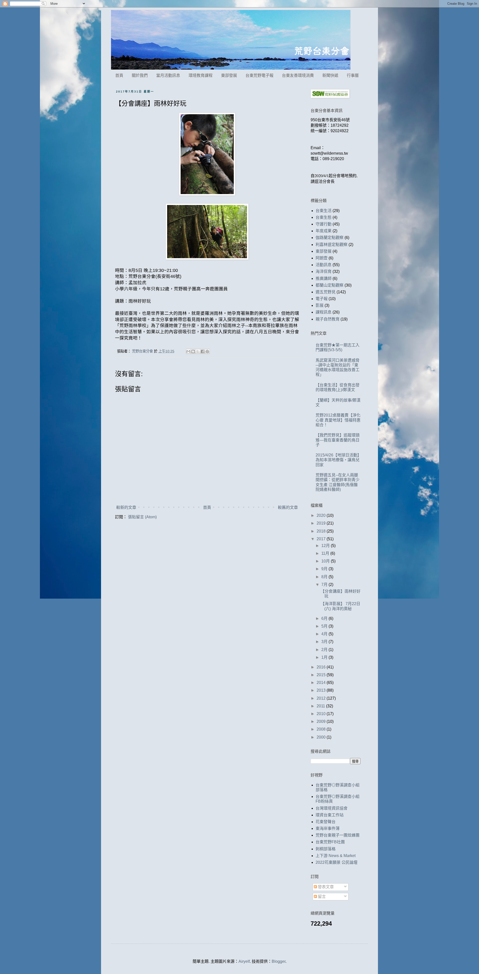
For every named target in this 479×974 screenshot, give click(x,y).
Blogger (278, 961)
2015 (322, 675)
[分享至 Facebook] (202, 351)
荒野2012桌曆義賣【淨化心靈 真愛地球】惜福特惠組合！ (338, 420)
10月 (326, 561)
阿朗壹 (322, 258)
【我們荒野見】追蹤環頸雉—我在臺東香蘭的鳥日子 (337, 440)
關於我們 (140, 75)
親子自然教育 (328, 319)
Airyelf (244, 961)
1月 (325, 657)
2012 (322, 698)
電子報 (322, 299)
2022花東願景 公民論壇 (337, 862)
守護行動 (324, 224)
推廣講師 (324, 278)
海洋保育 (324, 271)
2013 (322, 690)
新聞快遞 (330, 75)
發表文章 (325, 887)
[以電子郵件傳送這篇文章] (188, 351)
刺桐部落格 (326, 849)
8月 (325, 577)
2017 (322, 539)
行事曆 (353, 75)
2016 (322, 667)
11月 (325, 553)
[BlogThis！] (193, 351)
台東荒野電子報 (259, 75)
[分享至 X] (197, 351)
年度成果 (324, 231)
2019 (322, 523)
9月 (325, 569)
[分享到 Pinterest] (207, 351)
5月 (325, 626)
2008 (322, 729)
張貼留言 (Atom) (142, 517)
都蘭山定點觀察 (330, 285)
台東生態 (324, 217)
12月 (326, 545)
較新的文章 (126, 507)
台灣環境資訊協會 (332, 808)
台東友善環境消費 (298, 75)
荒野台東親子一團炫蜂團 (337, 835)
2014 (322, 682)
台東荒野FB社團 (330, 842)
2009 (322, 721)
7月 (325, 584)
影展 (320, 305)
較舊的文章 (288, 507)
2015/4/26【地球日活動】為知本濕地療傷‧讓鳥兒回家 (337, 460)
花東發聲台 (326, 822)
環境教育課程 (201, 75)
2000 (322, 737)
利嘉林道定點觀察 (332, 244)
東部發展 (229, 75)
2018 (322, 531)
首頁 (119, 75)
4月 (325, 634)
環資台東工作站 (330, 815)
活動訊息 (324, 265)
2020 (322, 515)
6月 (325, 618)
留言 (321, 896)
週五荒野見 (326, 292)
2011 (321, 706)
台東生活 (324, 211)
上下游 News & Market (336, 856)
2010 (322, 714)
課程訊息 (324, 312)
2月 (325, 650)
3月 (325, 642)
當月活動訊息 (168, 75)
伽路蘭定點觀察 (330, 237)
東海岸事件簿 (328, 828)
